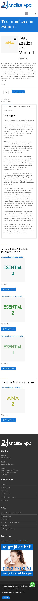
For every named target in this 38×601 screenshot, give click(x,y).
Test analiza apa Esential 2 (12, 296)
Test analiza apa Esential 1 (12, 336)
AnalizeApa (23, 541)
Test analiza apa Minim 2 (11, 388)
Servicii (5, 491)
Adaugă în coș (18, 92)
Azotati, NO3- (7, 516)
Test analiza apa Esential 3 (12, 257)
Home (5, 484)
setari (23, 592)
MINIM (9, 101)
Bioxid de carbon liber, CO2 (12, 513)
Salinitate (6, 519)
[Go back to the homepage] (16, 5)
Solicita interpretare (9, 497)
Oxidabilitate (7, 526)
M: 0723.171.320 (6, 458)
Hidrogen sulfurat (8, 529)
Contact (5, 500)
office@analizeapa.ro (7, 464)
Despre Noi (6, 487)
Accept (6, 597)
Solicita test (6, 494)
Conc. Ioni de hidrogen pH (11, 522)
